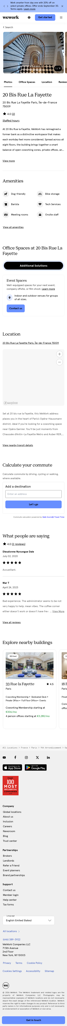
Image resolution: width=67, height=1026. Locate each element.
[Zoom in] (59, 354)
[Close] (62, 6)
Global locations (12, 812)
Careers (7, 826)
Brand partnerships (14, 875)
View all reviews (12, 622)
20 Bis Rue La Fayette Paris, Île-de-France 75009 (31, 343)
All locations (10, 748)
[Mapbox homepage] (11, 403)
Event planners (11, 870)
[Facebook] (15, 757)
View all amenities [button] (13, 227)
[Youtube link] (4, 757)
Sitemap (49, 971)
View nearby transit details (18, 445)
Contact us (9, 890)
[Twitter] (37, 757)
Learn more (29, 9)
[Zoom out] (59, 362)
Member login (11, 895)
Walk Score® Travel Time (53, 517)
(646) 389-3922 (11, 939)
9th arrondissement (51, 748)
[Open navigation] (61, 17)
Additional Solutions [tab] (33, 265)
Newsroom (9, 831)
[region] (33, 377)
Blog (5, 836)
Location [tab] (47, 82)
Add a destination (18, 486)
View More (58, 611)
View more (9, 161)
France (24, 748)
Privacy (7, 963)
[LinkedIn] (48, 757)
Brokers (7, 856)
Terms (18, 963)
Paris (34, 748)
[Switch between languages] (29, 17)
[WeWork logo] (11, 17)
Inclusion (8, 821)
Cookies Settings (12, 971)
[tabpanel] (33, 55)
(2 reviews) (18, 544)
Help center (10, 900)
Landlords (8, 860)
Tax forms (8, 904)
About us (8, 816)
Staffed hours (11, 120)
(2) (13, 114)
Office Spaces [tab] (27, 82)
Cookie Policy (34, 963)
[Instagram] (26, 757)
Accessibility (33, 971)
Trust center (10, 841)
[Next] (7, 6)
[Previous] (4, 6)
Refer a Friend (11, 865)
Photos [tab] (8, 82)
